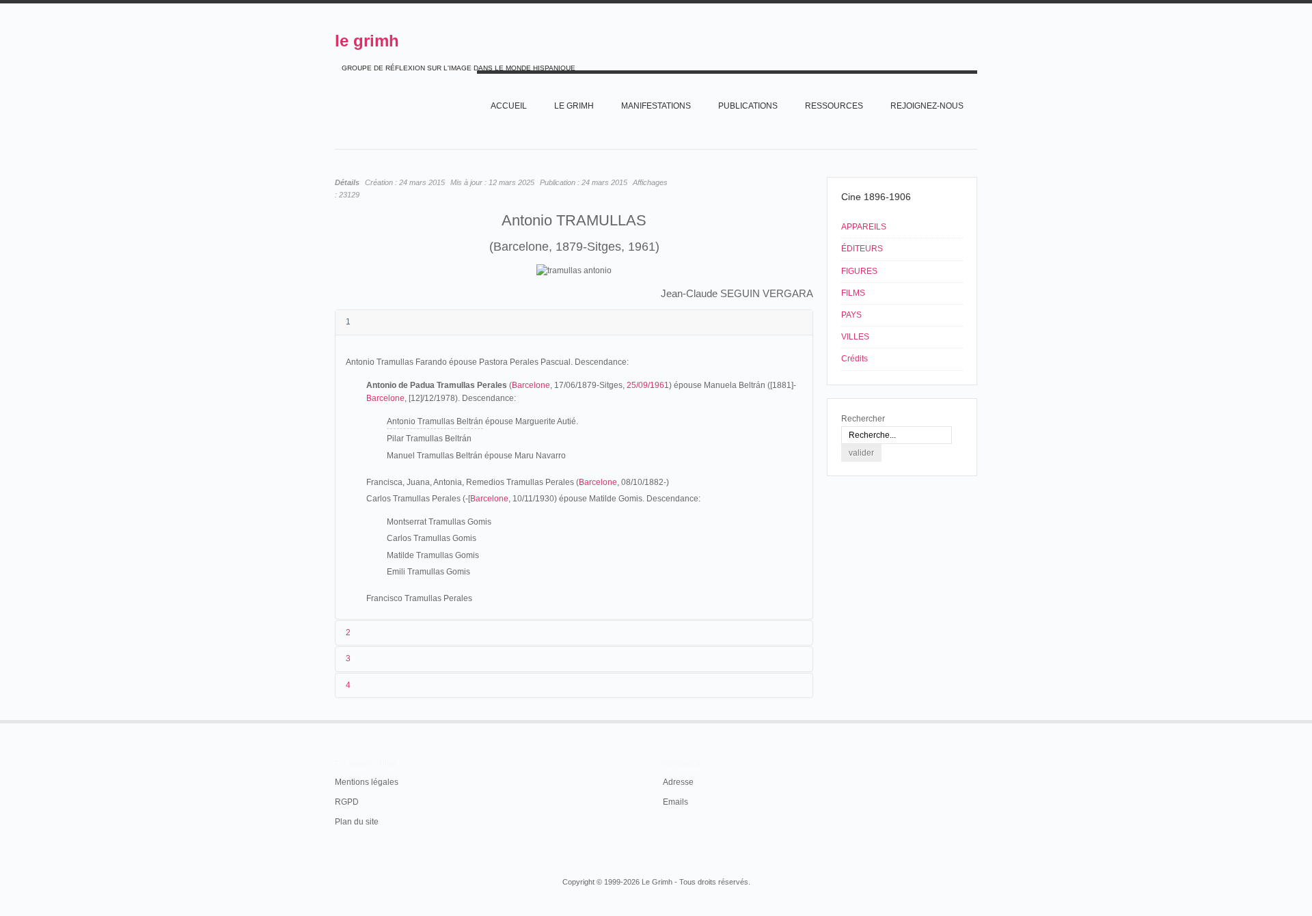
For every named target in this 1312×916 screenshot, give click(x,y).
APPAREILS (863, 227)
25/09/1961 (648, 385)
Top (976, 720)
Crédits (854, 358)
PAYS (851, 315)
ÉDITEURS (862, 248)
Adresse (678, 782)
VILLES (855, 337)
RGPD (347, 802)
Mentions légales (366, 782)
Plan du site (357, 822)
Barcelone (531, 385)
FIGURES (859, 271)
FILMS (853, 293)
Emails (675, 802)
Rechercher (863, 419)
